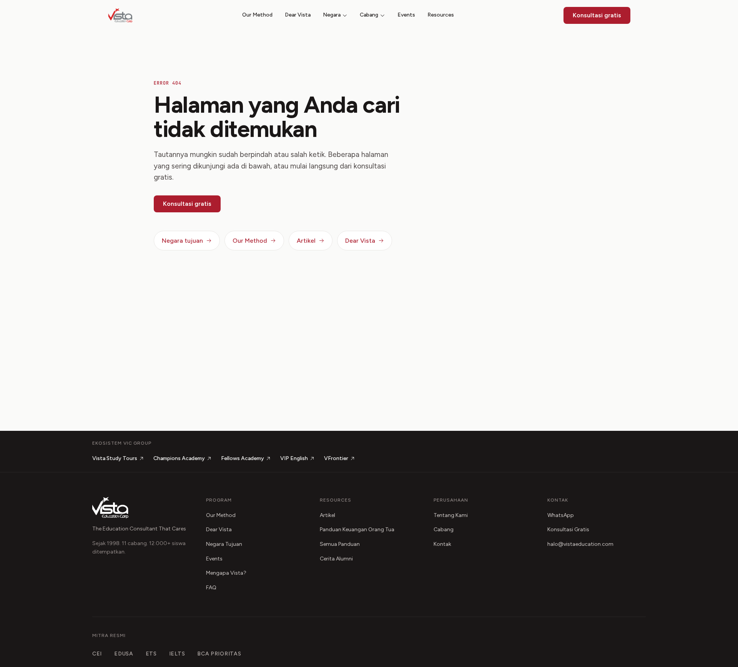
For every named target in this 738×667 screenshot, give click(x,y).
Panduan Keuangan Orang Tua (357, 529)
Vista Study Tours (114, 458)
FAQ (211, 587)
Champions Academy (179, 458)
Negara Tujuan (224, 544)
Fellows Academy (242, 458)
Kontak (442, 544)
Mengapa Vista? (226, 573)
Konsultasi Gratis (568, 529)
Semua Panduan (340, 544)
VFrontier (336, 458)
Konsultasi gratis (597, 15)
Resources (440, 15)
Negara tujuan (182, 240)
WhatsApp (560, 515)
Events (406, 15)
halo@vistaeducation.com (580, 544)
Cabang (369, 15)
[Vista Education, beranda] (120, 15)
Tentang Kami (451, 515)
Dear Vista (298, 15)
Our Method (257, 15)
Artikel (306, 240)
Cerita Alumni (336, 558)
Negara (332, 15)
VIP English (294, 458)
